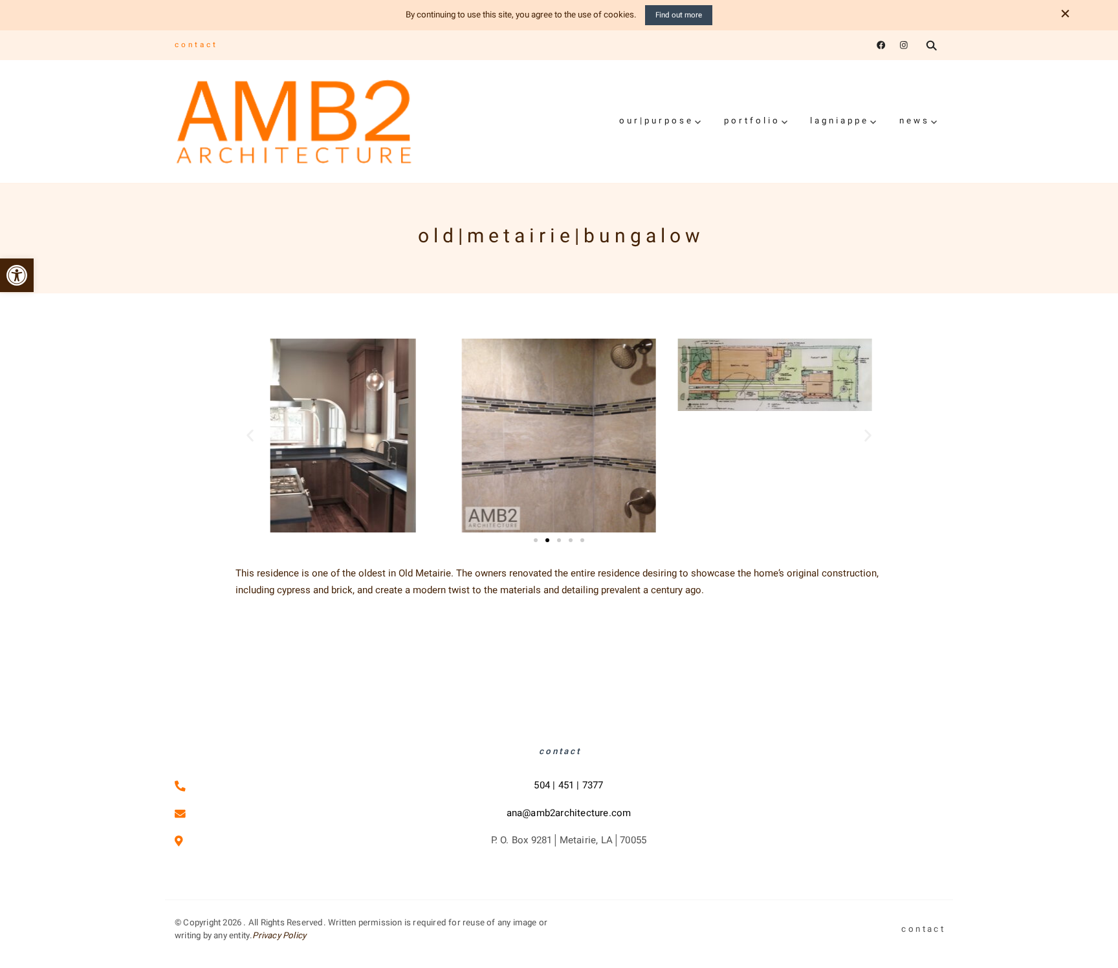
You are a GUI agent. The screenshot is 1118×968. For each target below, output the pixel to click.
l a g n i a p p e (838, 120)
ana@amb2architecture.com (569, 813)
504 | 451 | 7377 (568, 785)
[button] (17, 275)
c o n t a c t (195, 44)
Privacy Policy (279, 935)
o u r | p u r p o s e (655, 120)
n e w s (913, 120)
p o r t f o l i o (751, 120)
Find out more (678, 15)
